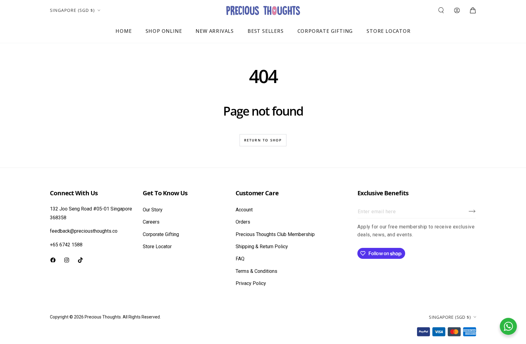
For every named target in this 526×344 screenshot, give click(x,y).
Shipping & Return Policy (262, 246)
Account (244, 210)
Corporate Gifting (161, 234)
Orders (243, 222)
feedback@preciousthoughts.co (83, 231)
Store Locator (157, 246)
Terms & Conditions (256, 271)
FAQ (240, 259)
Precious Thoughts (103, 316)
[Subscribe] (472, 211)
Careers (151, 222)
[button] (441, 10)
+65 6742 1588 (66, 245)
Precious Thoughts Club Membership (275, 234)
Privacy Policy (251, 283)
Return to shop (263, 140)
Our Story (153, 210)
